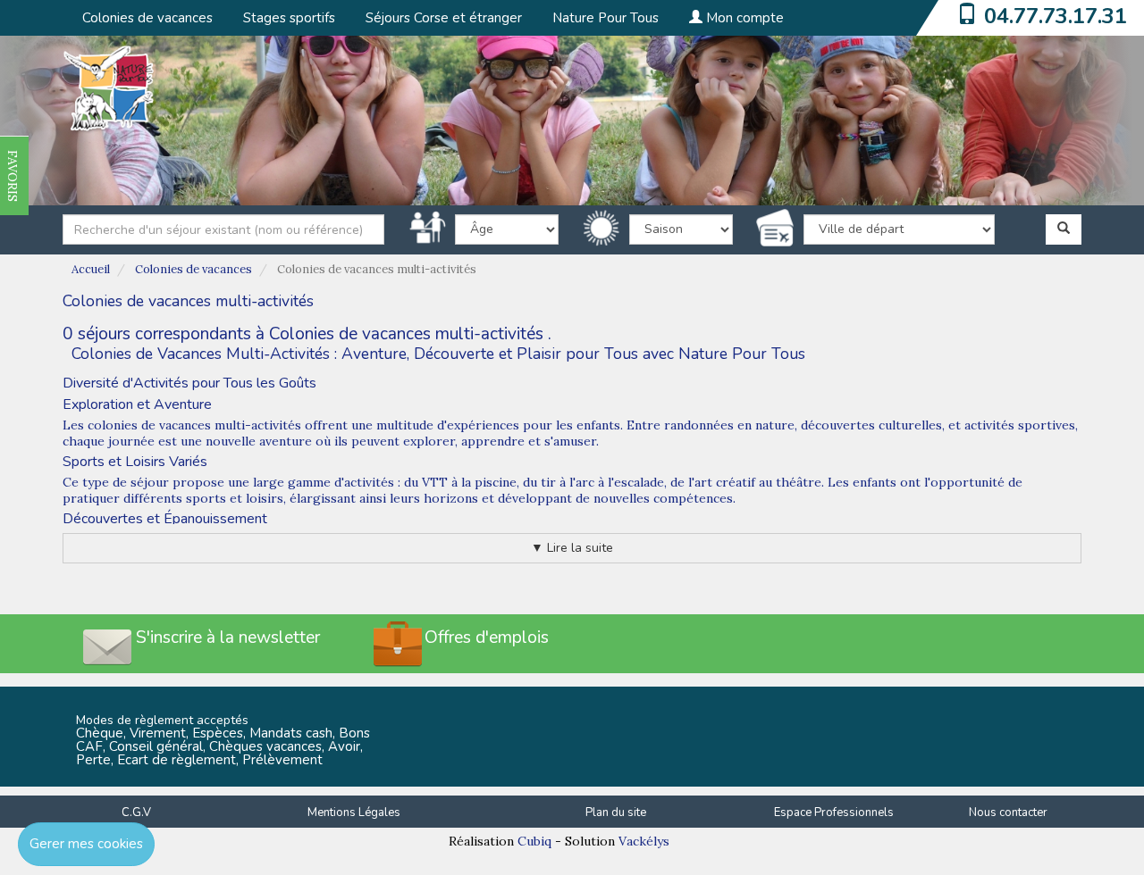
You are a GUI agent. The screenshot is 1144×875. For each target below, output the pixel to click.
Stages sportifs (289, 18)
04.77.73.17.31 (1055, 16)
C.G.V (136, 812)
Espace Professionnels (834, 812)
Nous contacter (1008, 812)
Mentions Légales (353, 812)
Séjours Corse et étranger (444, 18)
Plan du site (615, 812)
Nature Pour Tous (605, 18)
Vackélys (643, 841)
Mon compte (743, 18)
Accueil (91, 269)
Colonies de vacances (147, 18)
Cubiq (534, 841)
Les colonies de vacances (137, 425)
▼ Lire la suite (572, 547)
